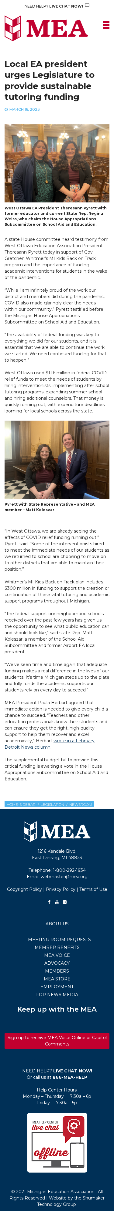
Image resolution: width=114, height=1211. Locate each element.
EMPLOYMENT (57, 986)
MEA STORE (57, 979)
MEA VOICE (57, 955)
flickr (64, 902)
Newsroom (80, 804)
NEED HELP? (54, 6)
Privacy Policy (60, 889)
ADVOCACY (57, 963)
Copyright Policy (24, 889)
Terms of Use (93, 889)
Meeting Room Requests (59, 939)
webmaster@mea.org (64, 876)
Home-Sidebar (21, 804)
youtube (57, 902)
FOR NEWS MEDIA (57, 994)
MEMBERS (57, 971)
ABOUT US (57, 924)
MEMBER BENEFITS (57, 947)
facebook (49, 902)
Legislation (52, 804)
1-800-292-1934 (69, 870)
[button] (57, 1142)
